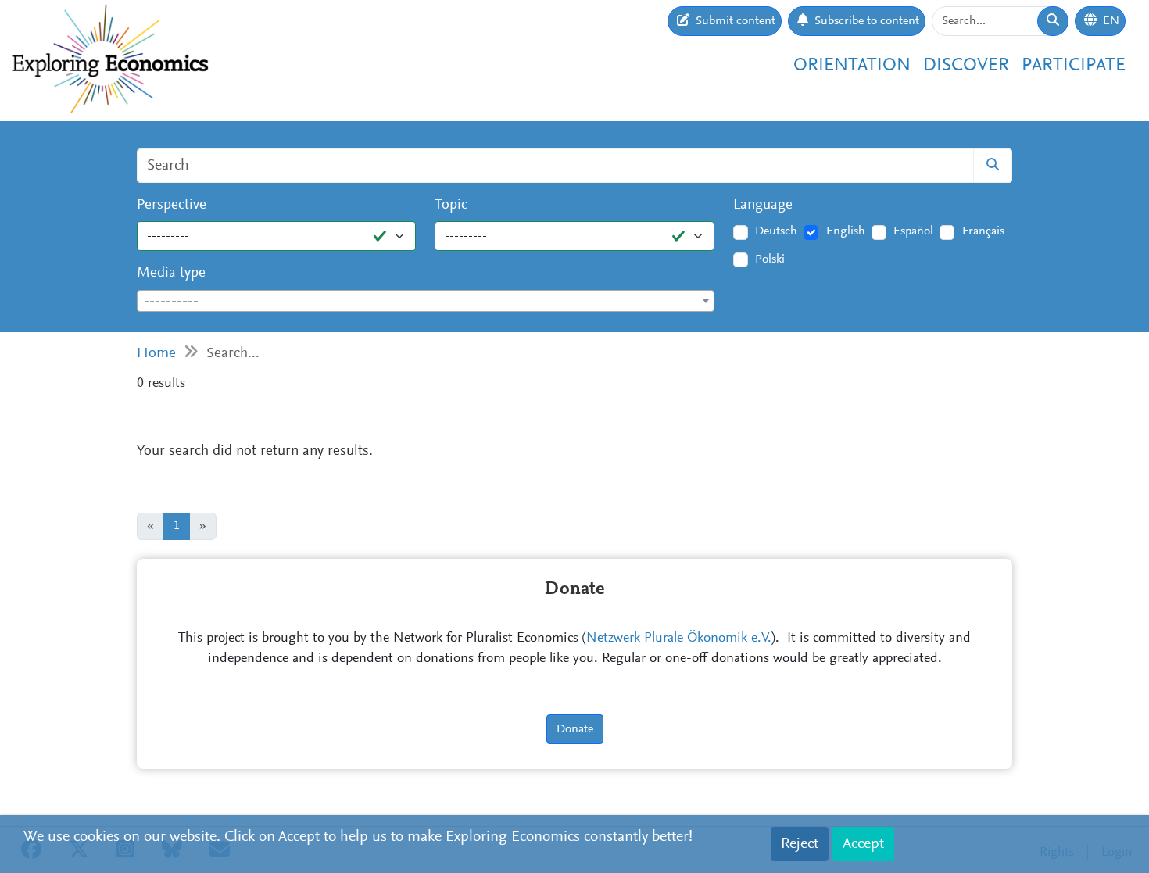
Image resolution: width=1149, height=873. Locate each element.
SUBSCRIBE (958, 194)
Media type (171, 273)
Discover (966, 65)
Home (156, 353)
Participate (1074, 65)
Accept (863, 844)
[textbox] (426, 302)
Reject (799, 844)
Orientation (852, 65)
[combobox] (425, 301)
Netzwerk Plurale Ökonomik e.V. (678, 638)
